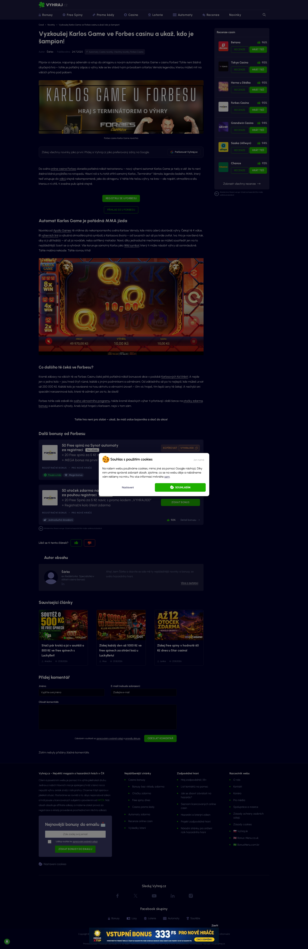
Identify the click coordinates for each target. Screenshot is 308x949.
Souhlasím (183, 487)
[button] (199, 459)
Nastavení (128, 487)
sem (167, 476)
